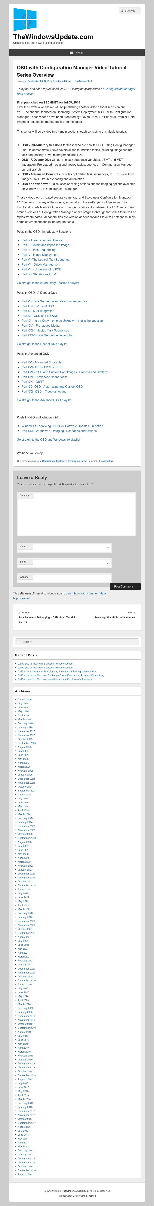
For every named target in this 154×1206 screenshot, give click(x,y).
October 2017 (25, 1119)
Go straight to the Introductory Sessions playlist (48, 283)
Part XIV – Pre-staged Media (41, 325)
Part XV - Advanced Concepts (42, 362)
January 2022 (25, 917)
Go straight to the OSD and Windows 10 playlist (48, 439)
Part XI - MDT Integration (38, 311)
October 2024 (25, 786)
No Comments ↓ (83, 81)
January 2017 (25, 1154)
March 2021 (24, 956)
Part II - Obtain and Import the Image (46, 245)
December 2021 (26, 921)
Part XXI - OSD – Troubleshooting (44, 391)
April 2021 (23, 952)
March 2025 (24, 766)
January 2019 (25, 1059)
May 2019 (23, 1043)
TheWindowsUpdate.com (53, 36)
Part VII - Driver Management (41, 264)
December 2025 (26, 731)
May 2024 (23, 806)
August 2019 (25, 1032)
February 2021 (25, 960)
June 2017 (23, 1134)
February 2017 (25, 1150)
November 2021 (26, 925)
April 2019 (23, 1047)
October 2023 (25, 834)
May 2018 (23, 1091)
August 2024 (25, 794)
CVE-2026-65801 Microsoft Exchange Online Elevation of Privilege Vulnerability (61, 675)
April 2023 (23, 857)
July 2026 (23, 703)
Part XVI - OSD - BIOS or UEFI (42, 367)
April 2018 (23, 1095)
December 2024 (26, 778)
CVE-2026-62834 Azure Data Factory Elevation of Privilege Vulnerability (57, 671)
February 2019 (25, 1055)
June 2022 (23, 897)
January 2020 (25, 1012)
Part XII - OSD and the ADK (40, 315)
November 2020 (26, 972)
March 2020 (24, 1004)
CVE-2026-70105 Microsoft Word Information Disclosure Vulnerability (55, 679)
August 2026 (25, 699)
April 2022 (23, 905)
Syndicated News (62, 81)
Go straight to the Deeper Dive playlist (42, 344)
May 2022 (23, 901)
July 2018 (23, 1083)
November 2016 (26, 1162)
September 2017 (27, 1122)
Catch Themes (88, 1195)
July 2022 (23, 893)
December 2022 (26, 873)
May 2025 (23, 758)
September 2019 (27, 1027)
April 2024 (23, 810)
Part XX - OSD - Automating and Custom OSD (53, 386)
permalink (107, 461)
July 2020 (23, 988)
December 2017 (26, 1111)
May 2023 (23, 854)
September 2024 (27, 790)
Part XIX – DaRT (33, 381)
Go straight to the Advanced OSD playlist (44, 400)
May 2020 (23, 996)
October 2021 (25, 929)
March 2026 (24, 719)
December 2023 (26, 826)
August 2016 (25, 1174)
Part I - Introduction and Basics (42, 240)
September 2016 (27, 1170)
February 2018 (25, 1103)
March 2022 (24, 909)
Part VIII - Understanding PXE (42, 269)
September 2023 (27, 838)
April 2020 (23, 1000)
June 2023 (23, 850)
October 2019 (25, 1024)
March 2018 (24, 1099)
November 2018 (26, 1067)
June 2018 (23, 1087)
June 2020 (23, 992)
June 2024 (23, 802)
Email (23, 561)
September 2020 (27, 980)
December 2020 (26, 968)
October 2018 (25, 1071)
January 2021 (25, 964)
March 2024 (24, 814)
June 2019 (23, 1039)
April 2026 (23, 715)
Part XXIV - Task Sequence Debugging (47, 335)
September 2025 (27, 743)
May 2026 (23, 711)
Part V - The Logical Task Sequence (46, 259)
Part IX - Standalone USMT (40, 274)
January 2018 (25, 1107)
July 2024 (23, 798)
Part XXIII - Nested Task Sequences (46, 330)
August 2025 (25, 747)
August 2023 (25, 842)
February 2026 (25, 723)
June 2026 (23, 707)
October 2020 (25, 976)
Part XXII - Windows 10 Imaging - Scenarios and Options (59, 431)
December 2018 (26, 1063)
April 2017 (23, 1142)
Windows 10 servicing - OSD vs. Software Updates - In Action (62, 426)
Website (24, 576)
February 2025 (25, 770)
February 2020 (25, 1008)
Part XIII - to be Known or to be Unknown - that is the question (63, 320)
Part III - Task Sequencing (39, 250)
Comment (26, 495)
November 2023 (26, 830)
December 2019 (26, 1016)
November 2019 (26, 1020)
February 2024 (25, 818)
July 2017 (23, 1130)
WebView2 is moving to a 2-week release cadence (45, 663)
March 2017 (24, 1146)
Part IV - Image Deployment (40, 254)
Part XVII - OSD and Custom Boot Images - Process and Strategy (65, 372)
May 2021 (23, 948)
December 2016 (26, 1158)
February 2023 (25, 865)
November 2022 (26, 877)
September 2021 (27, 933)
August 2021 (25, 937)
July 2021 (23, 940)
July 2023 (23, 846)
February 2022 (25, 913)
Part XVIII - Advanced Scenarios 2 (45, 377)
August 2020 (25, 984)
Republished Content (53, 461)
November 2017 (26, 1115)
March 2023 (24, 861)
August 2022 (25, 889)
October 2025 (25, 739)
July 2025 (23, 751)
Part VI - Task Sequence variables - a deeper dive (55, 301)
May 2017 (23, 1138)
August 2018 (25, 1079)
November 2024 (26, 782)
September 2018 (27, 1075)
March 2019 (24, 1051)
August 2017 (25, 1126)
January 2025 (25, 774)
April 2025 (23, 762)
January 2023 (25, 869)
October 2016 (25, 1166)
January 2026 (25, 727)
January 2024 (25, 822)
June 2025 (23, 755)
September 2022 (27, 885)
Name (23, 546)
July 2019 (23, 1036)
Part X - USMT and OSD (38, 306)
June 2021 (23, 944)
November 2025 (26, 735)
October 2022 (25, 881)
